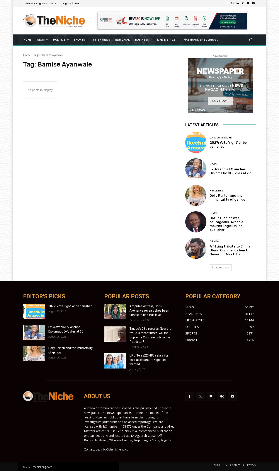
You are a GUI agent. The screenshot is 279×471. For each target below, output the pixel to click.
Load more (219, 267)
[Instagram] (232, 3)
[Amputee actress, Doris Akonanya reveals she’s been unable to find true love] (115, 311)
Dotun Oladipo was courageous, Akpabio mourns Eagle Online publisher (226, 224)
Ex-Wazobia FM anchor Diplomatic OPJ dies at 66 (231, 171)
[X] (242, 3)
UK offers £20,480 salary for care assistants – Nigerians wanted (148, 360)
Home (27, 55)
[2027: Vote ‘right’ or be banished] (195, 142)
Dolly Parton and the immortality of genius (227, 197)
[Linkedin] (237, 3)
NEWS (213, 164)
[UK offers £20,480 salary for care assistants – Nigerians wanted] (115, 361)
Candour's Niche (221, 138)
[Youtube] (253, 3)
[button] (251, 40)
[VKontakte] (222, 396)
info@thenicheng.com (116, 449)
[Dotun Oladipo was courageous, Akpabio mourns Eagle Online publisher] (195, 221)
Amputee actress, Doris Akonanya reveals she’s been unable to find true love (149, 310)
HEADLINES (216, 190)
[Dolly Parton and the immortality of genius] (195, 195)
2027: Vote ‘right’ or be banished (70, 306)
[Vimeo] (248, 3)
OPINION (214, 241)
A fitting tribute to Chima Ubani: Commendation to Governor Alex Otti (230, 250)
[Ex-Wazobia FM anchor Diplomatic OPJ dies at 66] (195, 168)
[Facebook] (227, 3)
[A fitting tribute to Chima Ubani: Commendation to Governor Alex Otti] (195, 248)
